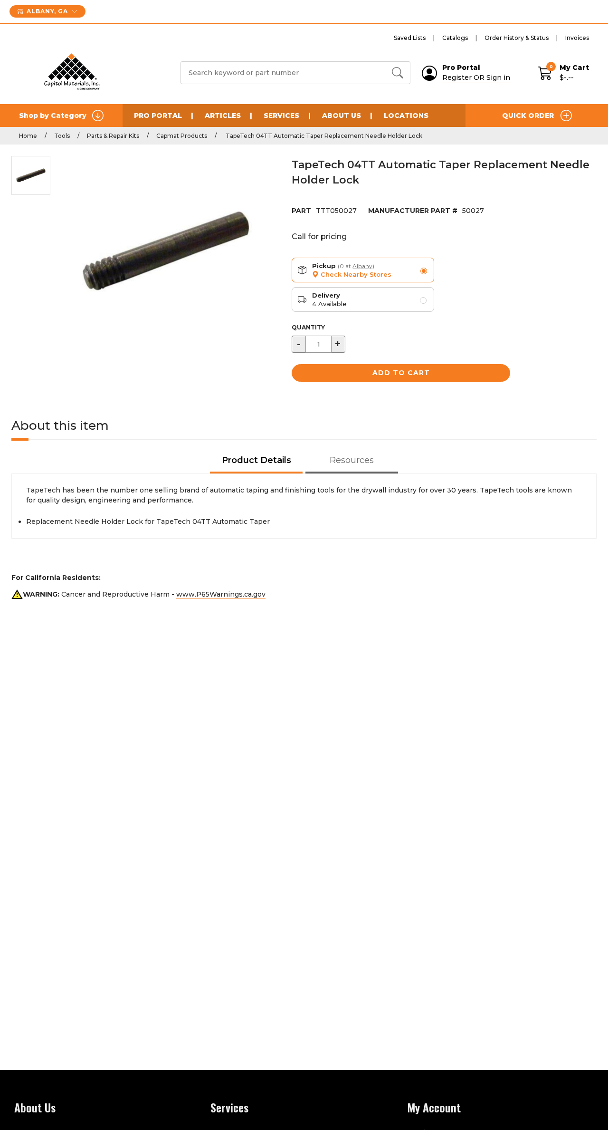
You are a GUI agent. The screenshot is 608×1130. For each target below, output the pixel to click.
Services (281, 115)
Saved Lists (410, 37)
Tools (62, 135)
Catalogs (455, 37)
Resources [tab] (352, 460)
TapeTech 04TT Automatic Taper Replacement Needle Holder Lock (323, 135)
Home (28, 135)
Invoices (577, 37)
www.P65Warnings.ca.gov (221, 594)
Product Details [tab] (256, 460)
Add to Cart (401, 372)
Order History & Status (516, 37)
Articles (223, 115)
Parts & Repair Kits (113, 135)
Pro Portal (158, 115)
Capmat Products (181, 135)
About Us (341, 115)
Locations (406, 115)
